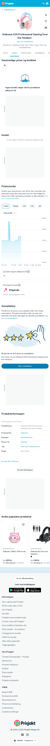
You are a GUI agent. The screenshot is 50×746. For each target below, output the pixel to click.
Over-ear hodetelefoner (30, 446)
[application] (25, 242)
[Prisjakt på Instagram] (27, 734)
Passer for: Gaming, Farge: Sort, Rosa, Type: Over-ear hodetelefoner (25, 46)
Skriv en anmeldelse (25, 41)
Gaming (24, 442)
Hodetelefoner (9, 9)
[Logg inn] (47, 3)
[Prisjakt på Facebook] (22, 734)
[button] (46, 15)
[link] (14, 543)
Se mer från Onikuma (9, 461)
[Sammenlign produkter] (46, 27)
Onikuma (24, 433)
